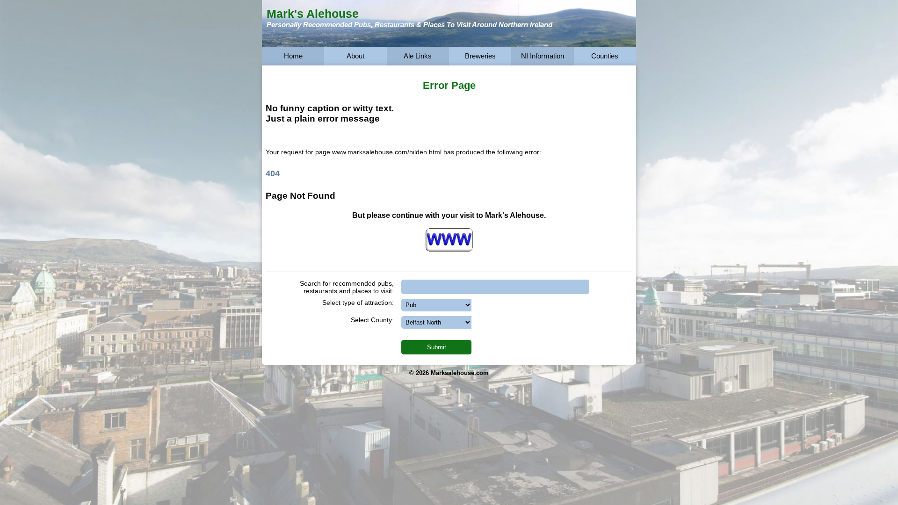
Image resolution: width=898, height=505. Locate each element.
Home (293, 56)
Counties (604, 56)
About (355, 56)
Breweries (480, 56)
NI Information (542, 56)
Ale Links (418, 56)
